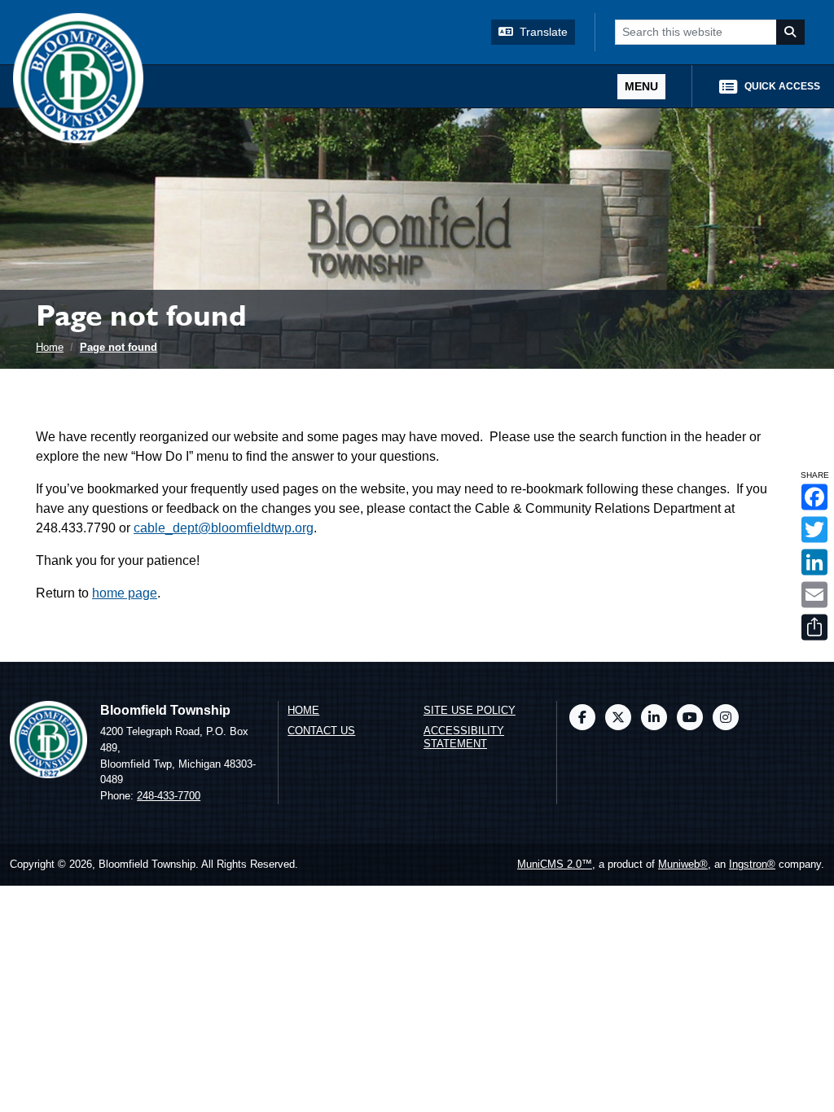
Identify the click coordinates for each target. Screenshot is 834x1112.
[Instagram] (726, 717)
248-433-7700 (168, 796)
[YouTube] (690, 717)
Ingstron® (752, 864)
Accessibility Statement (464, 738)
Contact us (321, 731)
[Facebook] (582, 717)
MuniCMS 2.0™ (554, 864)
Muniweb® (683, 864)
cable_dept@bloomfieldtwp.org (224, 528)
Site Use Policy (470, 710)
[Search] (790, 32)
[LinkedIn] (654, 717)
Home (50, 347)
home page (124, 593)
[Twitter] (618, 717)
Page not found (118, 347)
